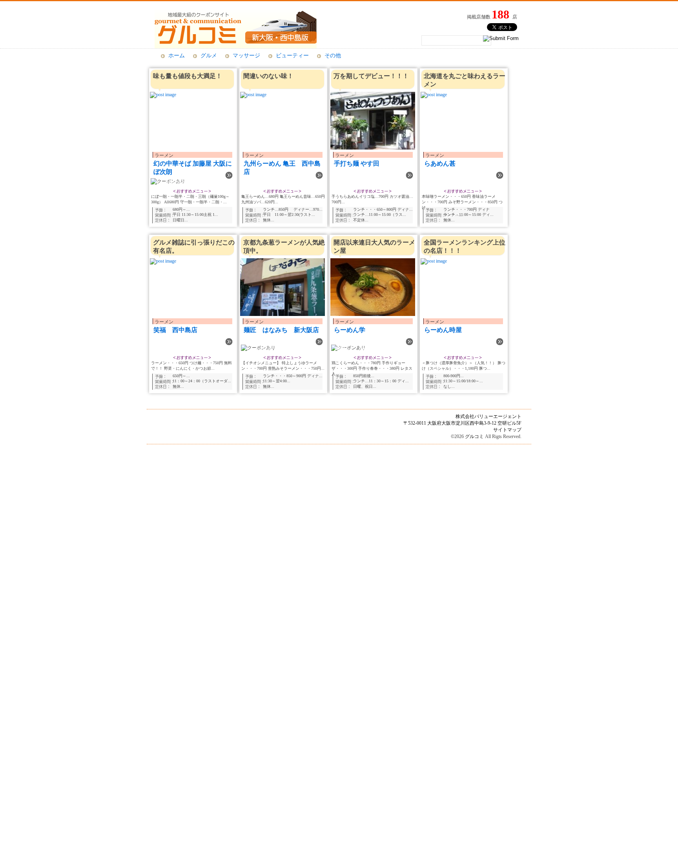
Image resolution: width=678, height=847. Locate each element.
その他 (332, 55)
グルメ (208, 55)
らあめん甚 (440, 163)
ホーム (176, 55)
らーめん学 (349, 330)
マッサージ (246, 55)
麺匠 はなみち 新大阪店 (281, 330)
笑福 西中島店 (175, 330)
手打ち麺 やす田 (356, 163)
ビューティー (292, 55)
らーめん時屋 (443, 330)
